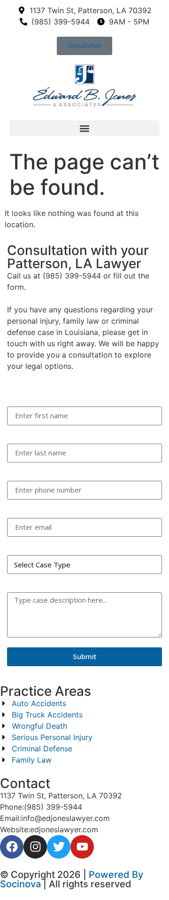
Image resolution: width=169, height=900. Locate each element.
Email (16, 508)
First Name (26, 397)
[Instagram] (35, 847)
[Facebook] (11, 847)
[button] (84, 128)
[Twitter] (58, 847)
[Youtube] (82, 847)
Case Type (25, 546)
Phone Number (34, 471)
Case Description (37, 583)
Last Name (26, 434)
